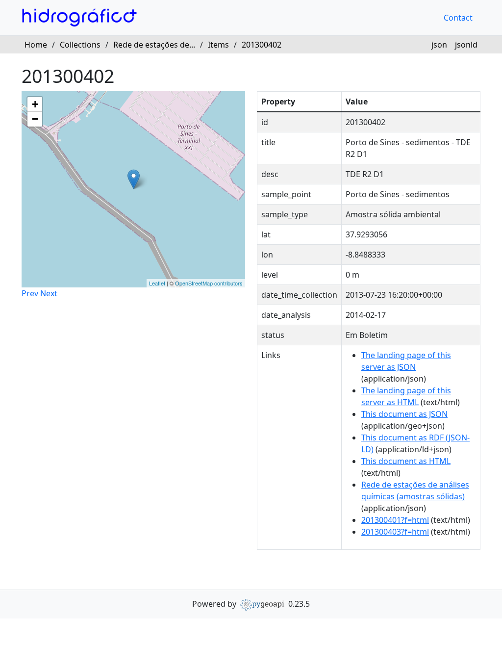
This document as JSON (404, 414)
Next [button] (48, 293)
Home (36, 44)
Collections (80, 44)
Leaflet (157, 283)
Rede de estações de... (154, 44)
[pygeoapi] (262, 603)
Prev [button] (30, 293)
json (439, 44)
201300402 (261, 44)
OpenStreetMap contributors (209, 283)
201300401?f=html (395, 520)
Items (218, 44)
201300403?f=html (395, 531)
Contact (458, 17)
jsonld (466, 44)
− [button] (35, 119)
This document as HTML (406, 461)
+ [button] (35, 104)
